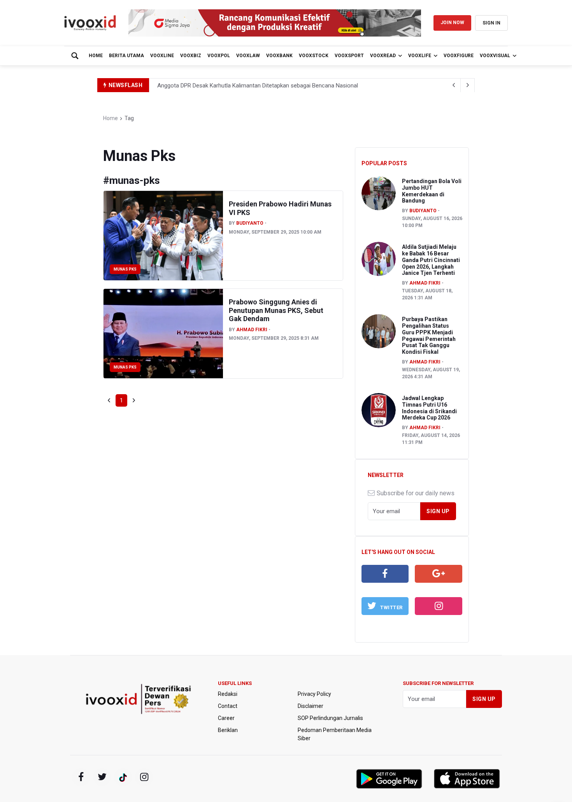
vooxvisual (495, 55)
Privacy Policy (314, 694)
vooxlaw (248, 55)
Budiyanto (249, 223)
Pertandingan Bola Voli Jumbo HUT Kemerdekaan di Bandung (431, 191)
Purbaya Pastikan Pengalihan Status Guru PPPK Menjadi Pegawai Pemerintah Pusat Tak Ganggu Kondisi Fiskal (429, 335)
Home (96, 55)
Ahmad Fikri (251, 329)
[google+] (123, 777)
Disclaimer (310, 706)
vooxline (162, 55)
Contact (227, 706)
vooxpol (218, 55)
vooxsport (349, 55)
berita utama (126, 55)
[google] (438, 574)
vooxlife (419, 55)
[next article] (454, 85)
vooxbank (279, 55)
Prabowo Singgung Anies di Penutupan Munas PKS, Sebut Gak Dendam (276, 310)
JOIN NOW (452, 22)
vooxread (383, 55)
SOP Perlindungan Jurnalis (330, 718)
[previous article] (468, 85)
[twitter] (102, 777)
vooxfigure (459, 55)
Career (226, 718)
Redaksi (227, 694)
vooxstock (313, 55)
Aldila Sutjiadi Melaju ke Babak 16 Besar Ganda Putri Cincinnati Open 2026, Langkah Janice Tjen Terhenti (431, 260)
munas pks (125, 269)
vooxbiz (190, 55)
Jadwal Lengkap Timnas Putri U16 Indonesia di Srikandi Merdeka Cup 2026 (429, 408)
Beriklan (228, 730)
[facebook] (385, 574)
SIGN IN (491, 23)
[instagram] (438, 606)
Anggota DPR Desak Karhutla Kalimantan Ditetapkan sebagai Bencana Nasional (257, 85)
